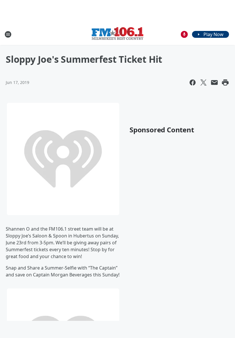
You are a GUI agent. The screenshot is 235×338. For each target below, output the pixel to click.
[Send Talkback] (184, 34)
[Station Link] (117, 34)
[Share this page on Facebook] (193, 82)
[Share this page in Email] (214, 82)
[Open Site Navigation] (8, 34)
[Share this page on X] (203, 82)
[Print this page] (225, 82)
